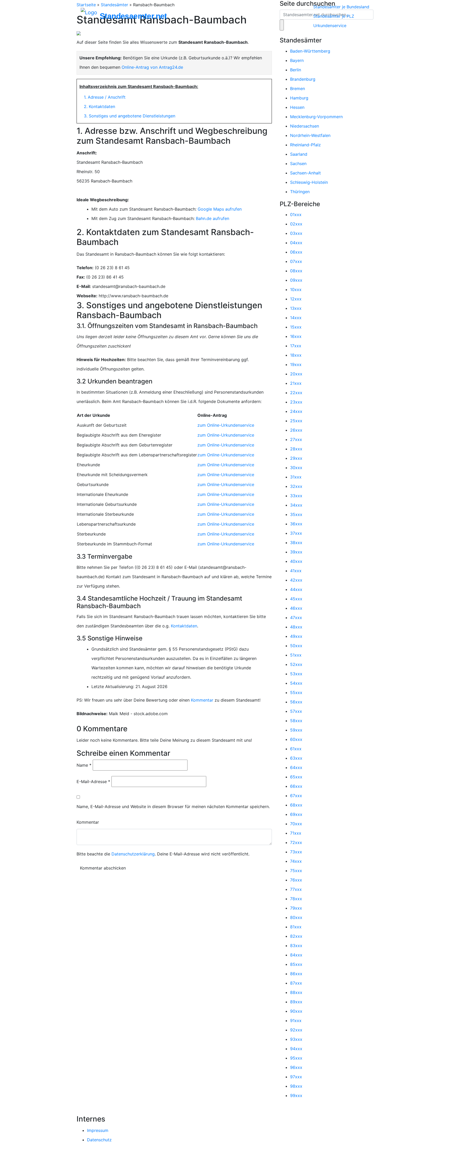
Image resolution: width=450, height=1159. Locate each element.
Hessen (297, 107)
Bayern (297, 60)
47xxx (296, 617)
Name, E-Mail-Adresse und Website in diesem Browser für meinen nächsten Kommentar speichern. (173, 806)
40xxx (296, 561)
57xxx (296, 711)
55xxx (296, 692)
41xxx (296, 570)
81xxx (296, 926)
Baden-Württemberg (310, 51)
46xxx (296, 608)
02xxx (296, 223)
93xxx (296, 1039)
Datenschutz (99, 1139)
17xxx (295, 345)
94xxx (296, 1048)
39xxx (296, 552)
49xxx (296, 636)
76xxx (296, 880)
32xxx (296, 486)
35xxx (296, 514)
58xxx (296, 720)
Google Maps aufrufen (220, 209)
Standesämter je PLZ (333, 16)
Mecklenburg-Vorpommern (316, 116)
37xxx (296, 533)
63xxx (296, 758)
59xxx (296, 730)
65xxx (296, 776)
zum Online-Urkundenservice (225, 425)
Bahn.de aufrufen (212, 218)
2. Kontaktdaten (99, 106)
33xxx (296, 495)
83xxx (296, 945)
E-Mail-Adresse (93, 781)
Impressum (97, 1130)
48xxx (296, 626)
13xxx (296, 308)
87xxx (296, 983)
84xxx (296, 955)
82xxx (296, 936)
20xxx (296, 373)
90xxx (296, 1011)
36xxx (296, 523)
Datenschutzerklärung (133, 853)
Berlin (295, 69)
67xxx (296, 795)
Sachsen (298, 163)
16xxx (296, 336)
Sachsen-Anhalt (305, 172)
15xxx (296, 327)
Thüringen (300, 191)
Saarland (298, 154)
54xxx (296, 683)
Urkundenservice (329, 25)
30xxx (296, 467)
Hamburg (299, 97)
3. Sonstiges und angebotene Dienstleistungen (129, 115)
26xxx (296, 430)
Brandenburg (302, 79)
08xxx (296, 270)
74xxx (296, 861)
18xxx (296, 355)
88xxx (296, 992)
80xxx (296, 917)
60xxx (296, 739)
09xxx (296, 280)
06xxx (296, 252)
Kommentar (202, 700)
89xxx (296, 1001)
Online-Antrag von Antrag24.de (152, 67)
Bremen (297, 88)
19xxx (296, 364)
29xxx (296, 458)
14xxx (296, 317)
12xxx (296, 298)
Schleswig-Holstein (309, 182)
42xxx (296, 580)
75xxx (296, 870)
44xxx (296, 589)
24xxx (296, 411)
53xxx (296, 673)
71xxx (295, 833)
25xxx (296, 420)
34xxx (296, 505)
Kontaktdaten (184, 625)
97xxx (296, 1076)
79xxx (296, 908)
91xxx (296, 1020)
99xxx (296, 1095)
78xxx (296, 898)
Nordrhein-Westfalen (310, 135)
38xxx (296, 542)
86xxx (296, 973)
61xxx (296, 748)
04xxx (296, 242)
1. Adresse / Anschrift (105, 97)
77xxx (296, 889)
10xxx (296, 289)
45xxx (296, 598)
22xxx (296, 392)
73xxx (296, 851)
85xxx (296, 964)
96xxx (296, 1067)
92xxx (296, 1029)
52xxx (296, 664)
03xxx (296, 233)
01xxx (296, 214)
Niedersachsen (304, 126)
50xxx (296, 645)
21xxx (296, 383)
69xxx (296, 814)
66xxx (296, 786)
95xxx (296, 1058)
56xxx (296, 701)
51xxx (296, 655)
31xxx (296, 477)
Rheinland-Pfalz (305, 144)
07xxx (296, 261)
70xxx (296, 823)
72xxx (296, 842)
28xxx (296, 448)
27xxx (296, 439)
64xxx (296, 767)
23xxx (296, 402)
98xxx (296, 1086)
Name (84, 765)
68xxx (296, 805)
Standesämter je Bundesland (341, 6)
